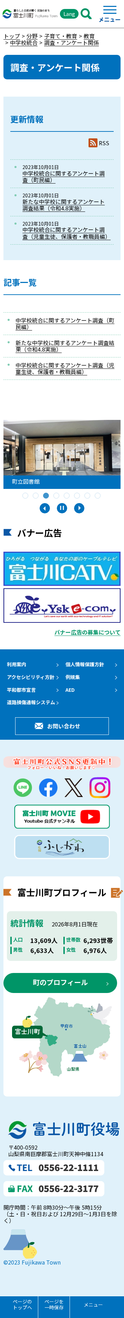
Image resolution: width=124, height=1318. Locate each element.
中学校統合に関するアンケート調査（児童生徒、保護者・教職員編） (66, 232)
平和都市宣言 (21, 689)
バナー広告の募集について (87, 632)
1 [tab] (25, 496)
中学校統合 (24, 42)
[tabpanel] (62, 454)
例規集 (72, 676)
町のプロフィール (60, 982)
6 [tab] (77, 496)
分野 (32, 36)
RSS (104, 143)
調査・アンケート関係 (71, 42)
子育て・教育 (60, 36)
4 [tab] (56, 496)
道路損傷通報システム (31, 702)
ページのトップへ (22, 1304)
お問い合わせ (63, 726)
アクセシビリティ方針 (30, 676)
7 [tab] (87, 496)
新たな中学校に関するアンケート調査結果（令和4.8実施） (63, 204)
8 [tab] (98, 496)
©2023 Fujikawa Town (32, 1262)
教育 (89, 36)
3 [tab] (46, 496)
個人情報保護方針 (84, 664)
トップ (11, 36)
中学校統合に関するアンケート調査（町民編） (63, 176)
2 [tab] (36, 496)
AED (70, 689)
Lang (69, 13)
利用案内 (16, 664)
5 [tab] (67, 496)
